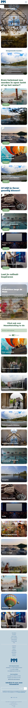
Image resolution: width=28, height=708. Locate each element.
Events (14, 649)
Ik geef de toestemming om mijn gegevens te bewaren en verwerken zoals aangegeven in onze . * (14, 692)
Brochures (14, 652)
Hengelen (14, 474)
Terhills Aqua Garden (14, 96)
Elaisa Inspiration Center (14, 437)
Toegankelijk (14, 641)
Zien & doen (14, 636)
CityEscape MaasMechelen (14, 364)
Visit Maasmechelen (3, 2)
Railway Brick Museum (14, 529)
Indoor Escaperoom (14, 202)
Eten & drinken (14, 637)
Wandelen (14, 633)
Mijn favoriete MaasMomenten (2, 6)
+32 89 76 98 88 (14, 669)
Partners (14, 653)
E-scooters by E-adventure (14, 401)
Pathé (14, 240)
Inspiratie (14, 645)
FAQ (14, 642)
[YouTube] (15, 695)
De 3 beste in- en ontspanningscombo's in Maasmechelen (14, 116)
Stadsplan (14, 650)
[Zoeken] (23, 2)
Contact (14, 655)
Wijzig (14, 335)
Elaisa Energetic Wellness (14, 173)
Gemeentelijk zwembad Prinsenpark (14, 221)
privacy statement (21, 692)
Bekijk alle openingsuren (14, 679)
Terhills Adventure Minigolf (14, 565)
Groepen (14, 634)
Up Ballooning (14, 602)
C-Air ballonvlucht (14, 154)
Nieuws (14, 647)
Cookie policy (13, 702)
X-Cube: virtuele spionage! (14, 260)
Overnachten (14, 639)
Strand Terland (14, 135)
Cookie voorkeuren (13, 704)
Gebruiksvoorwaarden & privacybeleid (13, 701)
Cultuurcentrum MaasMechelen (14, 383)
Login (14, 706)
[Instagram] (14, 695)
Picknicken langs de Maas (14, 301)
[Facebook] (12, 695)
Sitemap (13, 705)
